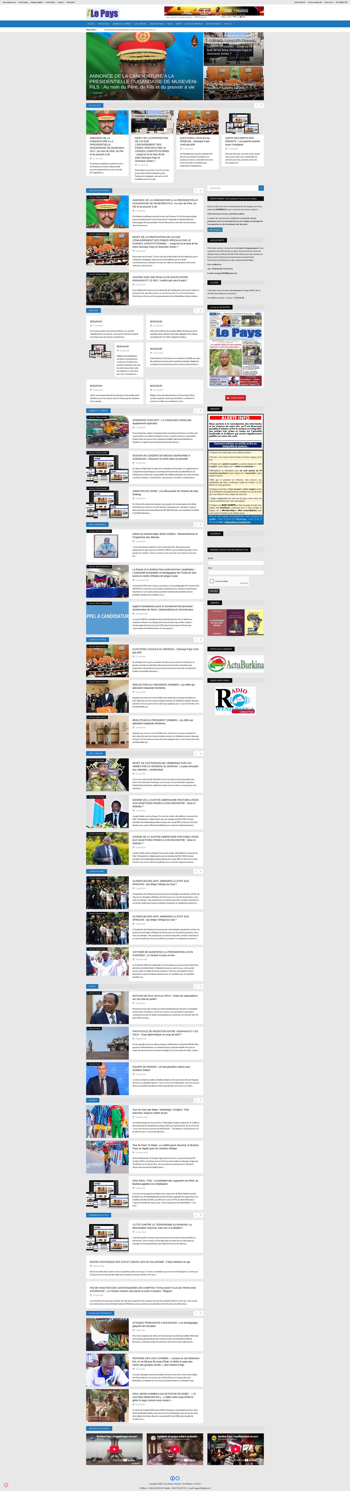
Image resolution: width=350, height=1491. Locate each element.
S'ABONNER (237, 397)
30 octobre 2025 (141, 1153)
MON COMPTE (299, 2)
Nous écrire (329, 2)
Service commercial (315, 2)
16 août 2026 (140, 463)
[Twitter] (177, 1478)
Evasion (61, 2)
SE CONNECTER (341, 2)
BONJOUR (96, 321)
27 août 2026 (97, 93)
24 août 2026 (140, 285)
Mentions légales (37, 2)
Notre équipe (23, 2)
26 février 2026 (98, 1266)
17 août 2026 (140, 428)
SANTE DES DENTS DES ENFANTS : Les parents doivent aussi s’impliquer (242, 141)
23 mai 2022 (140, 1369)
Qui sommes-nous (9, 2)
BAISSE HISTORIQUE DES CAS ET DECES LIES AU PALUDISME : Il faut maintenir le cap (140, 1262)
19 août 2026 (158, 390)
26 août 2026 (140, 251)
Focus (98, 993)
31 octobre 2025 (141, 1117)
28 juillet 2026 (140, 1074)
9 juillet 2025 (140, 1188)
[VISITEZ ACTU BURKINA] (235, 664)
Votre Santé (70, 2)
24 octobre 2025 (141, 614)
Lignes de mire (101, 878)
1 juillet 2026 (140, 924)
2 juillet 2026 (140, 888)
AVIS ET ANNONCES (103, 531)
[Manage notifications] (6, 1485)
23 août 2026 (158, 353)
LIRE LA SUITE (215, 230)
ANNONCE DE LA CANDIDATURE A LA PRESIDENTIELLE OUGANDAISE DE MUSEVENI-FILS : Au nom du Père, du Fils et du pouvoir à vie (151, 30)
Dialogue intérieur (101, 197)
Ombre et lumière (101, 417)
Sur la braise (100, 760)
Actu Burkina (50, 2)
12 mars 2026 (140, 1232)
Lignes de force (101, 646)
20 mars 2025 (98, 1295)
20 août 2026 (98, 390)
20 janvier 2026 (141, 959)
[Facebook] (172, 1478)
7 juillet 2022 (140, 1330)
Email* (210, 558)
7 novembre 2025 (142, 580)
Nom (210, 568)
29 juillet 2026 (140, 1039)
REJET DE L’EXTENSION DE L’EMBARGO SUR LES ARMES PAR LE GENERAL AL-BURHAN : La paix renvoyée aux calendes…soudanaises (165, 766)
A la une (91, 197)
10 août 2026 (140, 541)
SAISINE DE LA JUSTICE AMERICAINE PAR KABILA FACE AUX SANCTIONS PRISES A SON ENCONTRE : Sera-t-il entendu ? (165, 803)
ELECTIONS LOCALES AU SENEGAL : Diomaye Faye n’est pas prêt (195, 141)
